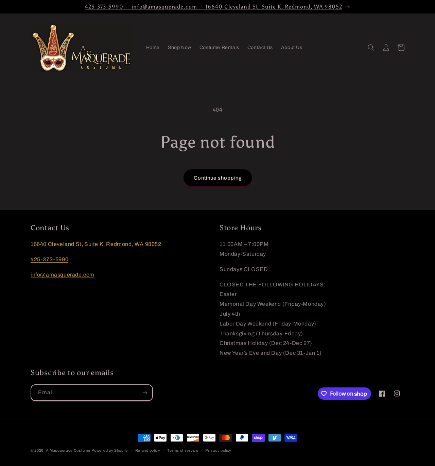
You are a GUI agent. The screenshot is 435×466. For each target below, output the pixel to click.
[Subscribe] (144, 392)
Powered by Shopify (109, 450)
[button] (371, 47)
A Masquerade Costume (68, 450)
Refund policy (147, 450)
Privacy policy (218, 450)
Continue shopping (218, 178)
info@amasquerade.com (62, 275)
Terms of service (182, 450)
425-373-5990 (49, 259)
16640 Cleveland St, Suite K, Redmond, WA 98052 (96, 244)
